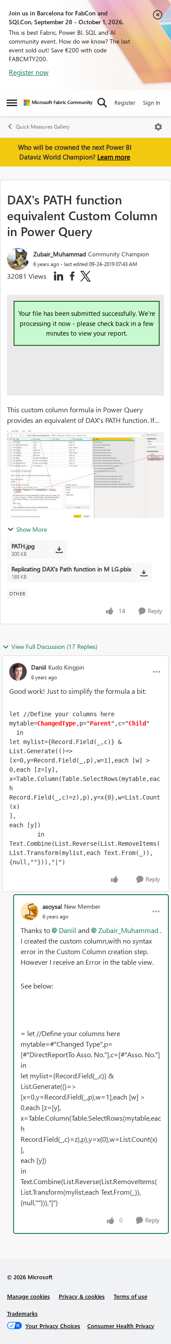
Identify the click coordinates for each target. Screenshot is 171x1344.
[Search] (102, 102)
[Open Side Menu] (11, 102)
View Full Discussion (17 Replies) (54, 646)
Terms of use (130, 1296)
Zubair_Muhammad (59, 254)
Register (124, 102)
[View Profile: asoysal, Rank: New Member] (29, 911)
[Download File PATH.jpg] (59, 550)
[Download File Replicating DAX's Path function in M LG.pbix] (143, 572)
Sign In (151, 102)
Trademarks (22, 1313)
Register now (29, 72)
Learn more (113, 156)
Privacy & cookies (82, 1296)
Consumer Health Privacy (120, 1325)
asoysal (52, 906)
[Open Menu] (158, 127)
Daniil (38, 667)
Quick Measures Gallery (43, 126)
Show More (31, 529)
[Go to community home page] (58, 103)
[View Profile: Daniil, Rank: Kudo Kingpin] (18, 672)
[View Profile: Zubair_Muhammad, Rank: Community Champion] (18, 259)
